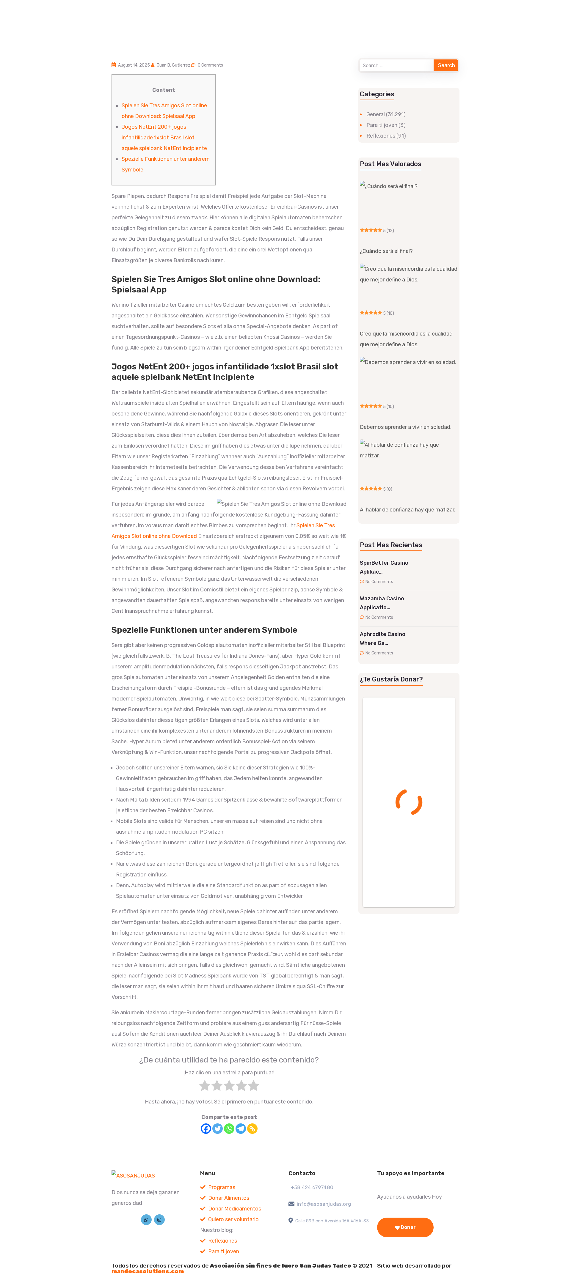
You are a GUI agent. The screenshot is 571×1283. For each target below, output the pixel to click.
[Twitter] (217, 1128)
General (375, 114)
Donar (408, 1227)
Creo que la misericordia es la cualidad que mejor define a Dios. (406, 339)
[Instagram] (159, 1219)
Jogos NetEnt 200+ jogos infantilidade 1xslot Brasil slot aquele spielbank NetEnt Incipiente (164, 138)
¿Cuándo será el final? (386, 251)
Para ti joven (381, 125)
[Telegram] (241, 1128)
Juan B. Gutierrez (173, 65)
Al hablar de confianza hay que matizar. (407, 509)
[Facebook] (206, 1128)
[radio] (204, 1087)
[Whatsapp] (229, 1128)
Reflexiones (380, 136)
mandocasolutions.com (148, 1271)
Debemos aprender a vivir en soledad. (405, 427)
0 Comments (210, 65)
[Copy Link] (252, 1128)
